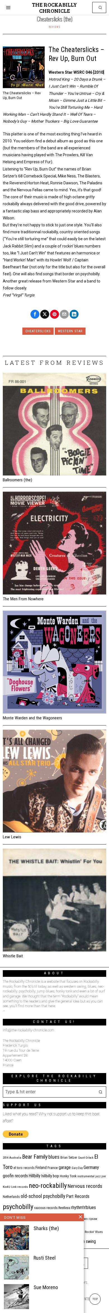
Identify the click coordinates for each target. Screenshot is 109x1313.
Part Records (77, 1196)
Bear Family (35, 1156)
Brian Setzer (68, 1158)
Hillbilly (35, 1175)
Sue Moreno (46, 1287)
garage (65, 1167)
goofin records (15, 1175)
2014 (5, 1158)
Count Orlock (85, 1158)
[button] (100, 7)
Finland (41, 1167)
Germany (91, 1167)
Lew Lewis (12, 836)
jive (103, 1176)
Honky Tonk (68, 1176)
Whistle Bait (13, 955)
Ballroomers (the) (17, 479)
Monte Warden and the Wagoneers (32, 717)
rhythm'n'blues (83, 1207)
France (53, 1167)
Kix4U (6, 1187)
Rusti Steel (45, 1258)
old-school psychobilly (43, 1196)
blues (54, 1157)
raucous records (46, 1208)
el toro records (24, 1168)
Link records (19, 1187)
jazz (98, 1176)
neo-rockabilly (48, 1186)
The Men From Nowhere (23, 598)
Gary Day (77, 1168)
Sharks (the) (46, 1228)
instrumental (85, 1176)
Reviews (54, 27)
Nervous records (85, 1186)
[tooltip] (34, 314)
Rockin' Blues (94, 1232)
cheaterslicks (38, 331)
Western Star (70, 331)
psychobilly (18, 1207)
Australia (15, 1158)
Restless (64, 1208)
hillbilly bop (50, 1175)
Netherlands (11, 1197)
